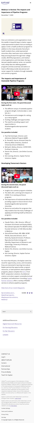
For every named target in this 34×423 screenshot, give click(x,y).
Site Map (3, 417)
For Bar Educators (9, 331)
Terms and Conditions (7, 411)
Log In (3, 357)
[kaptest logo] (5, 2)
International (5, 366)
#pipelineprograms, (7, 295)
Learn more (18, 398)
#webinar (4, 300)
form (24, 272)
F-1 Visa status (13, 405)
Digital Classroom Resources (12, 324)
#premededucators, (8, 293)
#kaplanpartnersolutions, (9, 297)
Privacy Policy (4, 414)
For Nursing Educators (10, 327)
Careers (4, 363)
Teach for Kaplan (6, 375)
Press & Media (6, 372)
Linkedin (5, 335)
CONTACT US (5, 354)
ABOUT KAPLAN (6, 360)
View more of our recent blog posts (13, 288)
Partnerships (5, 369)
